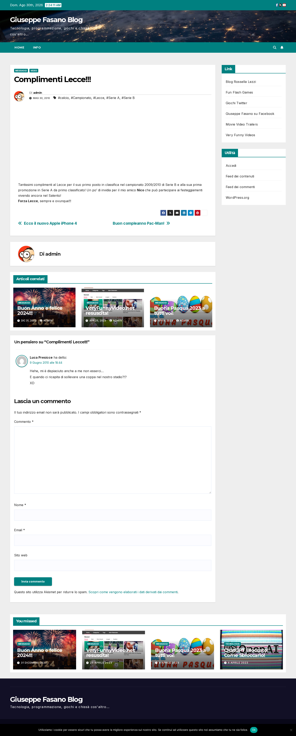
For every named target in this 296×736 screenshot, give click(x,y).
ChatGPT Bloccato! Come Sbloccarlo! (246, 652)
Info (37, 47)
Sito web (20, 555)
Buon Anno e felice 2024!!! (39, 310)
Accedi (231, 166)
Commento (24, 422)
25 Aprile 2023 (101, 662)
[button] (274, 47)
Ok (254, 729)
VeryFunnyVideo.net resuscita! (110, 310)
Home (19, 47)
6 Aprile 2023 (238, 662)
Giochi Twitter (236, 103)
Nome (20, 505)
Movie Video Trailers (242, 124)
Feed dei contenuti (240, 176)
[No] (291, 730)
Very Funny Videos (240, 135)
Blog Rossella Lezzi (241, 82)
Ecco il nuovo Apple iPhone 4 (50, 223)
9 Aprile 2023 (169, 662)
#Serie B (128, 98)
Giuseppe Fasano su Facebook (250, 114)
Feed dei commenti (240, 187)
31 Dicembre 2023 (34, 662)
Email (19, 530)
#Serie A (113, 98)
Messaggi (21, 70)
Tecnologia (232, 644)
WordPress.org (237, 198)
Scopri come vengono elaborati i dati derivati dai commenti (133, 592)
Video (34, 70)
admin (37, 93)
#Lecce (98, 98)
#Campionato (81, 98)
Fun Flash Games (239, 92)
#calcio (63, 98)
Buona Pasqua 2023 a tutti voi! (179, 310)
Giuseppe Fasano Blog (46, 19)
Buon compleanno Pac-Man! (138, 223)
